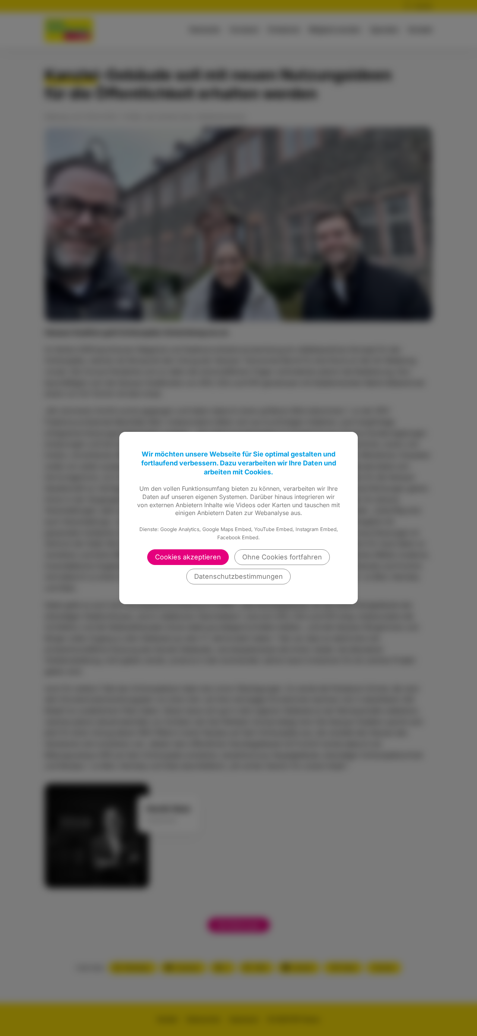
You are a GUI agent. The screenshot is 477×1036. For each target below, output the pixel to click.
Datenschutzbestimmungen (238, 576)
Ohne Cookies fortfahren (282, 557)
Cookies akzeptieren (188, 557)
